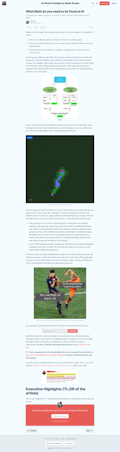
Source (60, 120)
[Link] (23, 391)
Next (88, 431)
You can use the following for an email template (45, 355)
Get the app (69, 443)
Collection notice (71, 439)
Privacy (57, 439)
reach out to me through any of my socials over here (52, 365)
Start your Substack (55, 443)
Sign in (114, 3)
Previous (33, 431)
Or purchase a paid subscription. (60, 421)
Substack (51, 448)
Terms (63, 439)
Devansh (32, 21)
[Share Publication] (97, 3)
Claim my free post (60, 416)
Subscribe (104, 3)
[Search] (93, 3)
